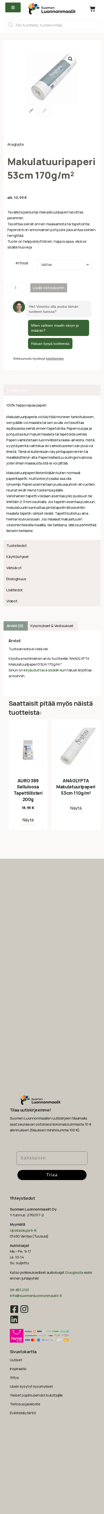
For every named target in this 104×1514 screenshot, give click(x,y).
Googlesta (74, 1272)
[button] (70, 59)
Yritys (14, 1377)
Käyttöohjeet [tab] (17, 556)
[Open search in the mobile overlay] (52, 25)
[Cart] (92, 9)
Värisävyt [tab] (13, 567)
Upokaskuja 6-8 (23, 1230)
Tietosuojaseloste (25, 1404)
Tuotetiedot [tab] (16, 545)
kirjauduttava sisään (41, 670)
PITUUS (22, 263)
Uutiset (16, 1359)
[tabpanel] (52, 468)
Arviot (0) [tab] (15, 625)
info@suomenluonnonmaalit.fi (36, 1295)
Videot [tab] (11, 601)
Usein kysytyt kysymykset (31, 1386)
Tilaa (52, 1175)
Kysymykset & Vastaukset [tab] (51, 625)
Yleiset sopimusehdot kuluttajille (36, 1395)
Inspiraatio (18, 1368)
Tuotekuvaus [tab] (17, 390)
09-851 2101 (19, 1289)
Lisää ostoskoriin (48, 287)
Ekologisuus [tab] (16, 578)
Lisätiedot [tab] (14, 590)
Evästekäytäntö (23, 1412)
